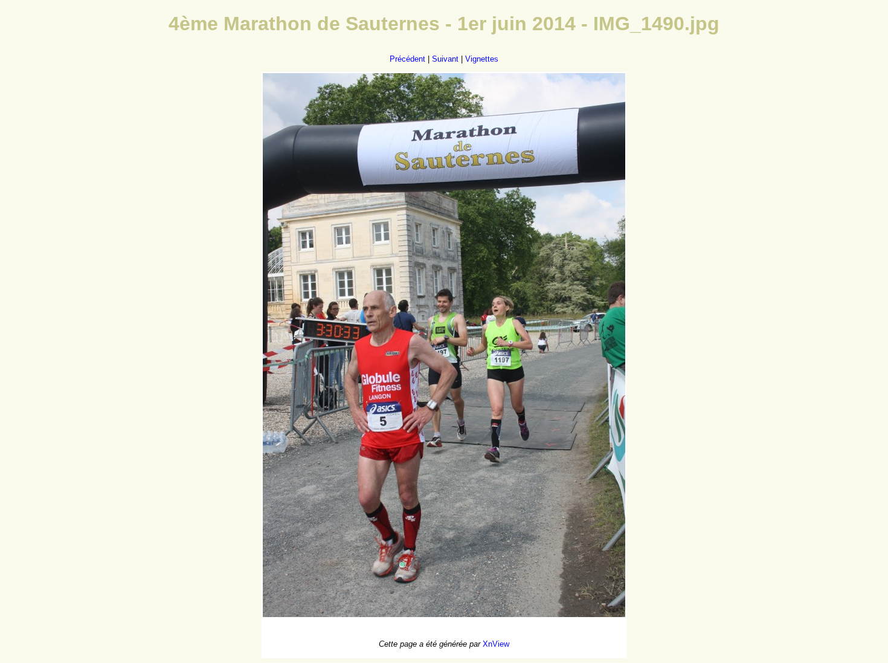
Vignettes (481, 58)
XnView (496, 643)
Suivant (445, 58)
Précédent (407, 58)
